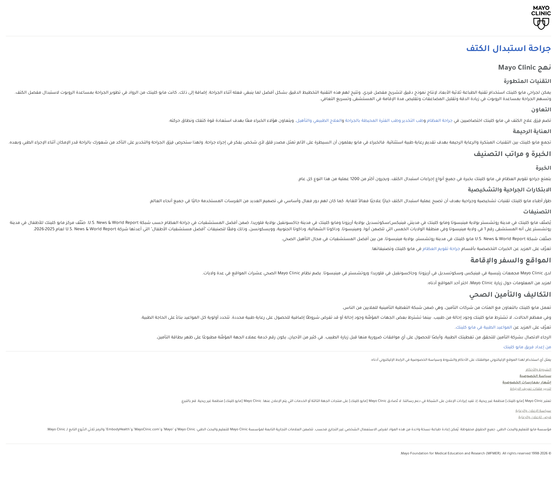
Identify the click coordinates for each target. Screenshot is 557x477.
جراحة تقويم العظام (441, 249)
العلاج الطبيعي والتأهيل (319, 121)
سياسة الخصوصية (535, 376)
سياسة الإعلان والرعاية (533, 411)
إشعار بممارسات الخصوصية (526, 383)
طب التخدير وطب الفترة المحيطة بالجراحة (384, 121)
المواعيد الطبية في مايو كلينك (484, 328)
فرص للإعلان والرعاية (534, 418)
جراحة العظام (440, 121)
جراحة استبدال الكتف (508, 49)
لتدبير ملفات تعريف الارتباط (530, 389)
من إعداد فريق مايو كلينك (527, 347)
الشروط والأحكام (538, 370)
